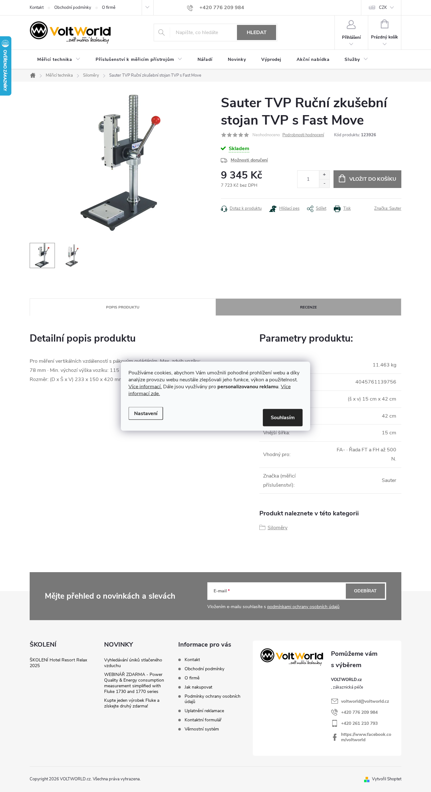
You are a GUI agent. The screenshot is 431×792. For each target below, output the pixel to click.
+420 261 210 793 (359, 723)
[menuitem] (59, 59)
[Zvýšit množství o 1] (324, 175)
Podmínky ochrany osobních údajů (212, 699)
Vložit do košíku (372, 179)
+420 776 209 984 (359, 712)
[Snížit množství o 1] (324, 183)
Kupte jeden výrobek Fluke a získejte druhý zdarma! (131, 703)
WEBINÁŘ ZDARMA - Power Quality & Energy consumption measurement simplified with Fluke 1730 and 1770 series (134, 683)
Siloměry (277, 527)
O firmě (108, 7)
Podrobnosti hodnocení (303, 135)
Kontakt (37, 7)
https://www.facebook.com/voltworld (366, 737)
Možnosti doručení (249, 160)
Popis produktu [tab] (122, 307)
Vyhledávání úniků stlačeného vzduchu (133, 663)
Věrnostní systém (202, 729)
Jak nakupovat (198, 687)
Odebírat (365, 591)
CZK (383, 7)
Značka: (387, 208)
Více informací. (145, 386)
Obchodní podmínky (72, 7)
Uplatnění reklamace (204, 711)
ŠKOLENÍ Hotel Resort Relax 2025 (58, 663)
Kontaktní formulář (203, 720)
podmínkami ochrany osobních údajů (303, 607)
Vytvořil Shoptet (386, 779)
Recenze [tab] (308, 307)
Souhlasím (283, 417)
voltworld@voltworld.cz (365, 701)
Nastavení (145, 413)
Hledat (257, 32)
